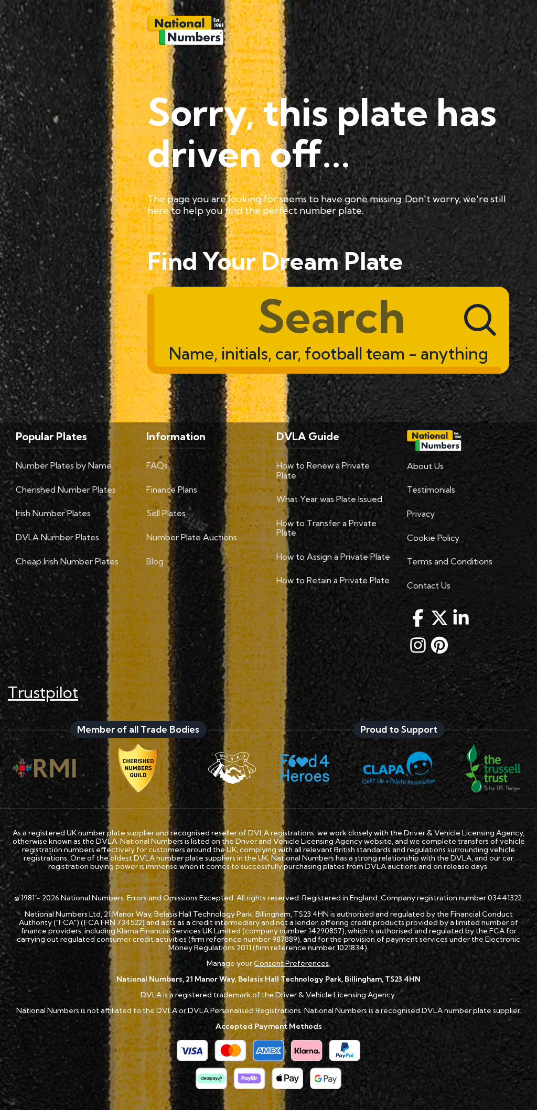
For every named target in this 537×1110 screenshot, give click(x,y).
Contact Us (428, 585)
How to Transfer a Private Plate (326, 528)
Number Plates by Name (64, 465)
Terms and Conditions (449, 561)
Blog (155, 561)
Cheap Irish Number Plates (67, 561)
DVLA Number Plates (57, 537)
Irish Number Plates (53, 513)
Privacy (421, 513)
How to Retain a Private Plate (333, 580)
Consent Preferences (291, 963)
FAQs (157, 465)
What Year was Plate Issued (329, 499)
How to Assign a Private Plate (333, 556)
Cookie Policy (433, 537)
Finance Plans (171, 489)
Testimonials (431, 489)
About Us (425, 466)
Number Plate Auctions (191, 537)
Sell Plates (166, 513)
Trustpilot (43, 692)
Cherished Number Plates (66, 489)
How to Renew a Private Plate (323, 470)
